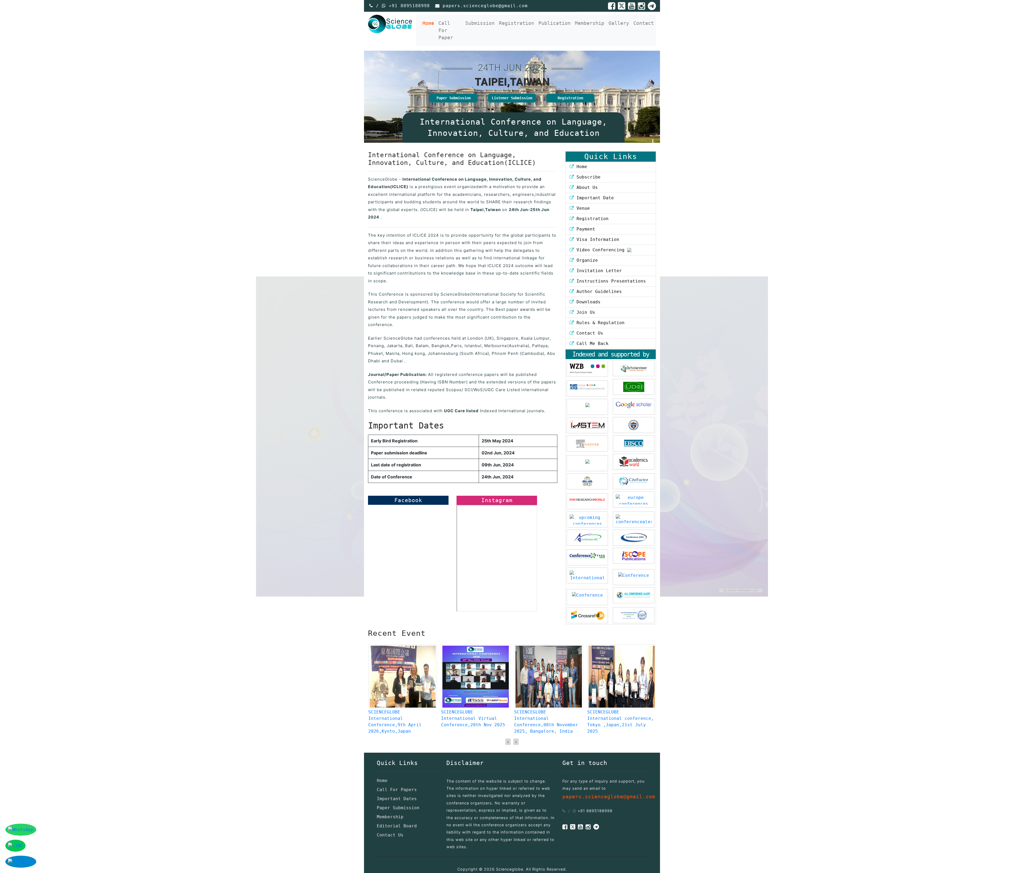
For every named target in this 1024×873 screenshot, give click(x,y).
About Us (586, 187)
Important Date (594, 197)
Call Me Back (591, 343)
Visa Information (596, 239)
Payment (584, 229)
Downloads (587, 301)
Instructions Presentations (610, 281)
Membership (589, 23)
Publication (554, 23)
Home (429, 23)
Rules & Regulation (599, 322)
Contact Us (588, 333)
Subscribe (587, 177)
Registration (516, 23)
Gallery (619, 23)
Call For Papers (397, 789)
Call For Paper (445, 30)
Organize (586, 260)
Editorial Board (397, 825)
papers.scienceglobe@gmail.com (485, 5)
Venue (582, 208)
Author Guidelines (598, 291)
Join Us (584, 312)
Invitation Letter (598, 270)
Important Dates (397, 798)
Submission (480, 23)
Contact (643, 23)
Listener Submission (512, 98)
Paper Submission (454, 98)
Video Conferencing (600, 249)
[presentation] (508, 742)
